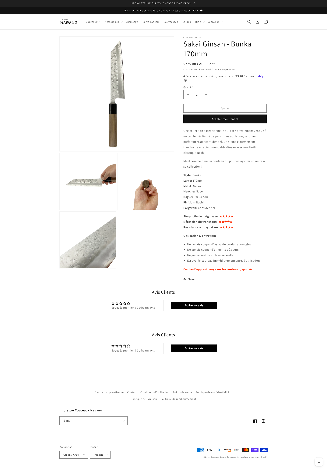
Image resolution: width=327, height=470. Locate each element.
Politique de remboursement (178, 399)
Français (98, 454)
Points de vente (182, 392)
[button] (93, 22)
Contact (132, 392)
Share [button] (191, 279)
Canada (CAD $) (71, 454)
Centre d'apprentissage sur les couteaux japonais (217, 269)
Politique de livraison (144, 399)
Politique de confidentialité (212, 392)
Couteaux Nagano (218, 457)
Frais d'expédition (193, 69)
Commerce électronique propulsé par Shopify (247, 457)
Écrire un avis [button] (194, 305)
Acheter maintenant (225, 119)
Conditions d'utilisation (154, 392)
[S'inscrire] (123, 420)
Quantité (188, 87)
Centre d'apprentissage (109, 392)
